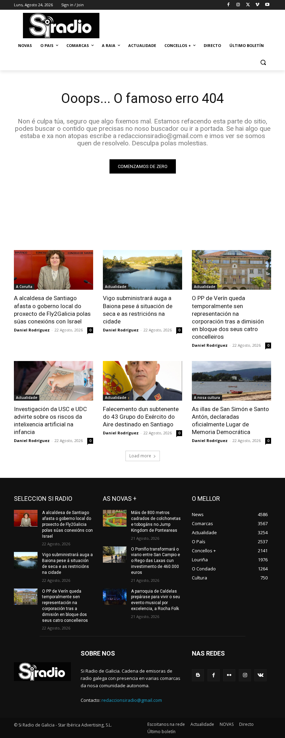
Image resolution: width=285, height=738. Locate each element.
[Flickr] (229, 675)
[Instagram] (238, 5)
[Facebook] (229, 5)
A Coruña (24, 286)
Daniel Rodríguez (32, 329)
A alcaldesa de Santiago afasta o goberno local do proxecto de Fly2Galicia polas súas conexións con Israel (52, 309)
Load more (140, 456)
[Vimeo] (257, 5)
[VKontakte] (260, 675)
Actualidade (115, 286)
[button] (263, 62)
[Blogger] (198, 675)
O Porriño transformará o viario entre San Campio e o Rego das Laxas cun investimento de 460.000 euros (155, 561)
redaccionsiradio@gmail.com (131, 700)
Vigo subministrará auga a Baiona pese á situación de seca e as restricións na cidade (137, 309)
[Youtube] (267, 5)
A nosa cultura (207, 397)
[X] (248, 5)
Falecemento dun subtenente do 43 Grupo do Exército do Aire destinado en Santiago (141, 417)
